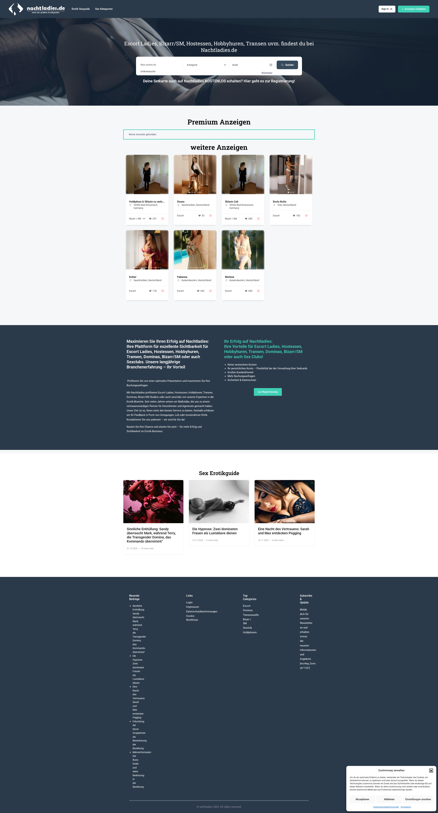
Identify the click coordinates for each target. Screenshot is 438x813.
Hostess (248, 610)
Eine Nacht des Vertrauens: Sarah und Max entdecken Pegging (283, 531)
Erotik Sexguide (81, 8)
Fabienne (182, 277)
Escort (180, 215)
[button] (431, 770)
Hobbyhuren (250, 632)
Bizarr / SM (135, 218)
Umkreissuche (147, 71)
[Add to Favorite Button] (162, 218)
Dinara (180, 201)
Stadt (235, 65)
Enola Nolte (279, 201)
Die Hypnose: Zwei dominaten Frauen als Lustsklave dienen (215, 531)
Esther (132, 277)
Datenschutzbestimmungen (386, 807)
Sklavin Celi (231, 201)
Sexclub (247, 627)
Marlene (229, 277)
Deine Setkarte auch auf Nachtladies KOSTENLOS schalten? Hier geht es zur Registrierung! (219, 81)
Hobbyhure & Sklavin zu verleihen (148, 201)
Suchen (289, 64)
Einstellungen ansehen (418, 799)
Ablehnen (389, 799)
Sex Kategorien (104, 8)
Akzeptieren (362, 799)
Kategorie (191, 65)
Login (189, 602)
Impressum (406, 807)
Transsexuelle (251, 614)
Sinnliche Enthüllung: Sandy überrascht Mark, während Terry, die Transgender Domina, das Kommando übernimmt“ (151, 535)
